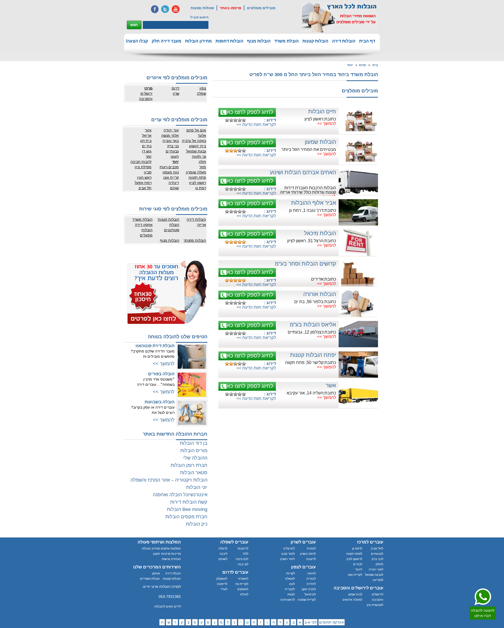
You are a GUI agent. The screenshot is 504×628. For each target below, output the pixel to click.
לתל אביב (377, 548)
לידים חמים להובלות (167, 606)
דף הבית (367, 41)
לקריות (290, 573)
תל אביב (144, 188)
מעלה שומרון (196, 172)
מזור (202, 167)
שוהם (174, 188)
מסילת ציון (143, 167)
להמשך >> (326, 123)
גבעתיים (172, 151)
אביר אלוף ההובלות (313, 203)
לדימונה (222, 584)
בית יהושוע (197, 146)
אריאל (146, 135)
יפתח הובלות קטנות (313, 355)
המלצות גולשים (171, 548)
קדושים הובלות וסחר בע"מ (305, 264)
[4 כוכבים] (240, 120)
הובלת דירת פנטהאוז (155, 346)
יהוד (350, 65)
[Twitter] (165, 9)
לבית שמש (355, 594)
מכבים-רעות (169, 167)
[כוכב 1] (227, 120)
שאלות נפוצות (202, 8)
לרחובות (243, 548)
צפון (203, 88)
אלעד (202, 135)
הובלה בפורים (161, 374)
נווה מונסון (170, 172)
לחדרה (311, 584)
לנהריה (311, 578)
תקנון (156, 554)
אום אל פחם (196, 130)
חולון (202, 162)
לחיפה (311, 573)
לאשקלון (221, 578)
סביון (147, 172)
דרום (175, 88)
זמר (148, 156)
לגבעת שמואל (374, 575)
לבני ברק (377, 559)
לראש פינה (287, 599)
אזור (148, 130)
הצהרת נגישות (171, 559)
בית (375, 65)
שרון (176, 93)
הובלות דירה (343, 41)
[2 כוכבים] (231, 120)
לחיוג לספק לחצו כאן (249, 112)
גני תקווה (199, 156)
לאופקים (242, 589)
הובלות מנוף (259, 41)
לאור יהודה (376, 569)
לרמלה (222, 548)
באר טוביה (170, 141)
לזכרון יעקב (308, 589)
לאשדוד (243, 578)
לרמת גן (357, 548)
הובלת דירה (173, 573)
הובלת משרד (286, 41)
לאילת (244, 594)
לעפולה (290, 578)
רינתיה (174, 183)
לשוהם (222, 559)
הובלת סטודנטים (171, 227)
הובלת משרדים (150, 578)
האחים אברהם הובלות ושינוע (303, 172)
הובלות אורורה (319, 294)
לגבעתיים (377, 554)
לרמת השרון (308, 554)
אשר (331, 385)
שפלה (201, 93)
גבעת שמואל (196, 151)
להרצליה (289, 548)
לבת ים (357, 564)
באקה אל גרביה (194, 141)
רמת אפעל (143, 183)
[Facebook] (155, 9)
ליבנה (223, 554)
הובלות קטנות (315, 41)
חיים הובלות (322, 111)
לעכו (292, 584)
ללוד (245, 554)
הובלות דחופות (229, 41)
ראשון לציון (197, 183)
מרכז (362, 65)
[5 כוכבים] (244, 120)
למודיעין (378, 580)
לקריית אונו (355, 575)
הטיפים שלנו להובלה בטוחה (177, 336)
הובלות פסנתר (194, 240)
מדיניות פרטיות (171, 554)
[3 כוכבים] (235, 120)
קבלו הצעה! (137, 41)
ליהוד (358, 569)
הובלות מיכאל (320, 233)
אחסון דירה (144, 225)
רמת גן (200, 188)
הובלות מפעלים (146, 232)
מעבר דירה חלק (166, 41)
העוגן (175, 156)
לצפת (291, 594)
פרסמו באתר (230, 8)
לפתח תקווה (354, 554)
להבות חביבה (140, 162)
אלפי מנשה (170, 135)
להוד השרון (287, 559)
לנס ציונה (242, 559)
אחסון (156, 573)
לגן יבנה (243, 564)
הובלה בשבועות (160, 402)
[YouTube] (176, 9)
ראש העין (144, 177)
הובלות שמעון (320, 142)
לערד (223, 589)
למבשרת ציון (375, 605)
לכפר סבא (288, 554)
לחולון (379, 564)
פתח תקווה (197, 177)
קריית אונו (171, 177)
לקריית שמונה (307, 599)
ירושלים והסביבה (146, 96)
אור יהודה (171, 130)
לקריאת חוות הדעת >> (256, 124)
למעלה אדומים (352, 599)
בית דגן (145, 141)
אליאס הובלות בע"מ (313, 324)
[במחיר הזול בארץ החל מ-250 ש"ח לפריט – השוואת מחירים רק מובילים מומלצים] (338, 17)
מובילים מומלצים (261, 8)
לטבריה (290, 589)
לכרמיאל (310, 594)
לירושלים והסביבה (377, 597)
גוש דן (146, 151)
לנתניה (311, 548)
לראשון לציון (354, 559)
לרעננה (311, 559)
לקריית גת (241, 584)
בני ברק (173, 146)
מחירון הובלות (198, 41)
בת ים (146, 146)
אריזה (201, 225)
